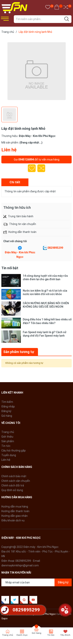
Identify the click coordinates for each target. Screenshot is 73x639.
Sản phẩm (7, 441)
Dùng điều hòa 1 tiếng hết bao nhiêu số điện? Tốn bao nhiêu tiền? (47, 321)
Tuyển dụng (8, 455)
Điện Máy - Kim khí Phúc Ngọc (20, 255)
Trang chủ (7, 432)
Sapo (4, 618)
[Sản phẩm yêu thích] (47, 8)
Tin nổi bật (9, 268)
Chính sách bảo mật (13, 476)
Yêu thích (65, 635)
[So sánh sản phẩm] (65, 8)
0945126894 (26, 159)
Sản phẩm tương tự (18, 352)
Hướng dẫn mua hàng (14, 506)
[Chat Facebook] (20, 248)
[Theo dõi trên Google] (24, 600)
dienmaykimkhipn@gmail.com (20, 565)
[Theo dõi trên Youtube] (33, 600)
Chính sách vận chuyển (15, 480)
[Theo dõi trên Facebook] (5, 600)
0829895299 (55, 247)
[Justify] (66, 19)
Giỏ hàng (6, 415)
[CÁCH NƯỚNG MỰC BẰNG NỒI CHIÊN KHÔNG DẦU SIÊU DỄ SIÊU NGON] (11, 308)
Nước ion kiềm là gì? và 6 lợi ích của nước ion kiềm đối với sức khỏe (45, 292)
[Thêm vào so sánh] (41, 168)
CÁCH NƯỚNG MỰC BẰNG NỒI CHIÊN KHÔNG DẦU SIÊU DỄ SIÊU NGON (46, 305)
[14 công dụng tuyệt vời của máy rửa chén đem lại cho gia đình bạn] (11, 280)
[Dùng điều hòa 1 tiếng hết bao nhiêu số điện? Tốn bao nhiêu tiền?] (11, 323)
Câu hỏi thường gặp (13, 450)
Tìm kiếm (7, 401)
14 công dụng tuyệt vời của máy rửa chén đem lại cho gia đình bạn (45, 277)
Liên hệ (5, 459)
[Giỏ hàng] (56, 8)
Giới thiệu (7, 436)
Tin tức (6, 445)
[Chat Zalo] (45, 248)
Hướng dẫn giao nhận (14, 515)
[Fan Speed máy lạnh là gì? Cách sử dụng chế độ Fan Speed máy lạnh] (11, 336)
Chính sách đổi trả (12, 485)
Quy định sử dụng (12, 490)
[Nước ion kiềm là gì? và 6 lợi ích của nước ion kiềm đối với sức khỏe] (11, 294)
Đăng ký (6, 411)
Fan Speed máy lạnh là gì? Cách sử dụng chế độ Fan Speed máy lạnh (44, 334)
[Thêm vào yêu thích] (32, 168)
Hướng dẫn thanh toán (15, 511)
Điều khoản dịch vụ (13, 520)
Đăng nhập (8, 406)
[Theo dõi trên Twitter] (14, 600)
